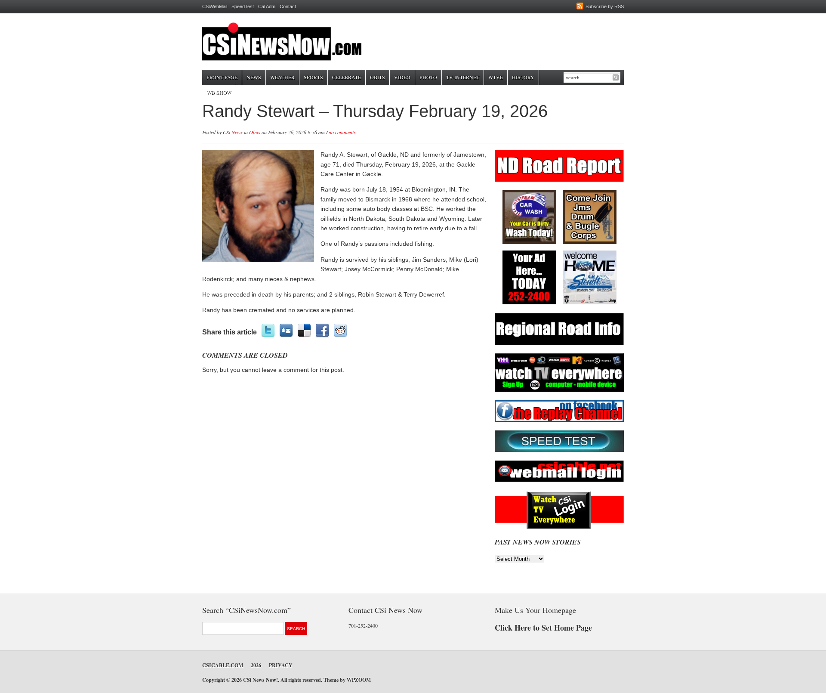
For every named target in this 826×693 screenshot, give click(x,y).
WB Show (218, 92)
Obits (377, 77)
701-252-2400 (363, 625)
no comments (342, 132)
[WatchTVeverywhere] (559, 390)
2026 (256, 665)
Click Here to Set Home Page (543, 627)
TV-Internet (462, 77)
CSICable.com (222, 665)
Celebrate (346, 77)
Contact (288, 6)
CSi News (233, 132)
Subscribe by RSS (605, 6)
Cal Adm (266, 6)
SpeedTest (242, 6)
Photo (428, 77)
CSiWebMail (214, 6)
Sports (313, 77)
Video (402, 77)
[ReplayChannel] (559, 420)
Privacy (281, 665)
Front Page (221, 77)
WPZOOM (359, 680)
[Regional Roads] (559, 343)
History (523, 77)
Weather (282, 77)
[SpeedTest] (559, 450)
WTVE (495, 77)
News (254, 77)
